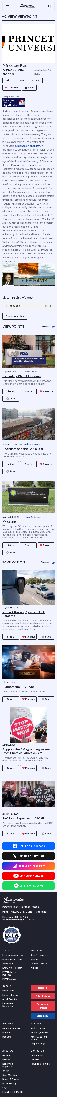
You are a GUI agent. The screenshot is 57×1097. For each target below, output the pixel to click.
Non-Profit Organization (8, 1065)
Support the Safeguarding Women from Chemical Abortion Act (26, 751)
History (6, 1055)
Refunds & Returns (40, 1064)
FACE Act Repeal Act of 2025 (23, 818)
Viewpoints (8, 963)
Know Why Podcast (12, 968)
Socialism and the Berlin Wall (23, 449)
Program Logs (38, 1044)
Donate (42, 988)
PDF (21, 80)
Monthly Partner (10, 995)
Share (35, 80)
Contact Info (37, 1055)
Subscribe (42, 1016)
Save (31, 87)
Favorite (13, 87)
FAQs (5, 1087)
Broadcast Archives (12, 959)
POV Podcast (9, 979)
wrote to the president (30, 165)
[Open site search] (50, 6)
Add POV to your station (39, 1038)
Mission (6, 1059)
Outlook (6, 1032)
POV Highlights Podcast (9, 973)
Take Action (42, 996)
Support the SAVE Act (18, 687)
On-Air (5, 1071)
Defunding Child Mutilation (21, 376)
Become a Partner (43, 1006)
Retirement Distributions (8, 1004)
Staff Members (9, 1075)
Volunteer (35, 1059)
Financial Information (12, 1092)
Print (9, 80)
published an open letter (28, 145)
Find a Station (38, 1028)
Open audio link (15, 316)
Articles (34, 968)
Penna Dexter (30, 372)
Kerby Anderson (32, 444)
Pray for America (39, 955)
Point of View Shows (12, 955)
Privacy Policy (9, 1083)
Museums (9, 521)
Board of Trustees (11, 1079)
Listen (10, 391)
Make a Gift (8, 991)
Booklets (35, 959)
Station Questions (40, 1032)
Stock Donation (10, 999)
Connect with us (39, 963)
